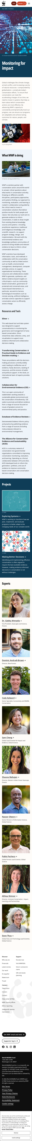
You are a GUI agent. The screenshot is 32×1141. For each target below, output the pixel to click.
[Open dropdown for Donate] (25, 3)
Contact (4, 995)
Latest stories (6, 967)
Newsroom (5, 977)
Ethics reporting (7, 1006)
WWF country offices (8, 1002)
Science (11, 8)
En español (5, 974)
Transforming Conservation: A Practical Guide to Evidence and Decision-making (16, 353)
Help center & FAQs (8, 999)
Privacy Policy (7, 1090)
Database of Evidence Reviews (15, 417)
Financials (5, 963)
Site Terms (6, 1086)
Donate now (20, 960)
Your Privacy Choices (10, 1093)
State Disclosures (8, 1097)
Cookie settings (7, 1103)
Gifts (14, 3)
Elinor (4, 318)
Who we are (6, 960)
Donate (20, 3)
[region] (16, 1126)
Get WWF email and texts (13, 1035)
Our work (4, 8)
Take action (5, 988)
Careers (4, 992)
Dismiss (16, 1133)
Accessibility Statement (10, 1100)
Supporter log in (10, 1041)
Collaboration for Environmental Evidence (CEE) (15, 386)
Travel (4, 981)
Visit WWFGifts (20, 963)
